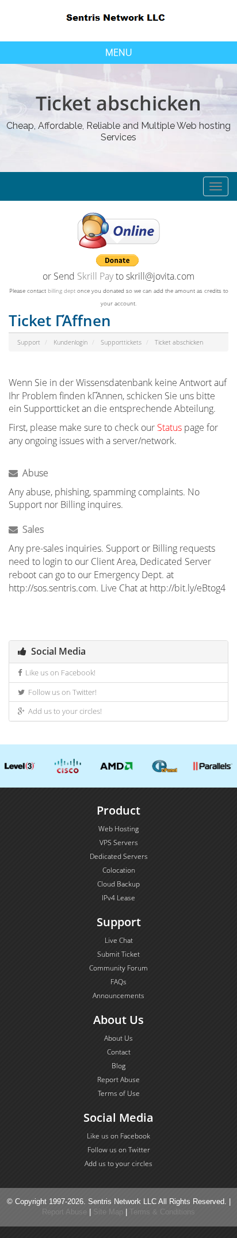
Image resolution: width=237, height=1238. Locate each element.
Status (169, 427)
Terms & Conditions (162, 1212)
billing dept (61, 290)
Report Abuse (118, 1079)
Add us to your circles (118, 1163)
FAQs (118, 982)
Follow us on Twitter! (61, 692)
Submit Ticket (118, 954)
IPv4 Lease (118, 898)
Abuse (33, 473)
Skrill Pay (95, 276)
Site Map (108, 1212)
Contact (119, 1052)
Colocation (118, 870)
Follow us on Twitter (118, 1150)
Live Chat (119, 940)
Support (28, 342)
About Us (118, 1038)
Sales (31, 529)
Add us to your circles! (63, 711)
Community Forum (118, 968)
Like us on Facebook (118, 1136)
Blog (118, 1066)
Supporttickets (121, 342)
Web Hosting (118, 829)
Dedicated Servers (119, 856)
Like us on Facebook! (58, 672)
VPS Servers (119, 842)
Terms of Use (119, 1093)
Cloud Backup (118, 884)
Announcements (118, 995)
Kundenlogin (70, 342)
